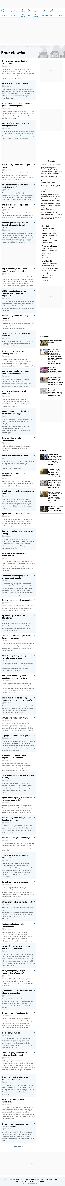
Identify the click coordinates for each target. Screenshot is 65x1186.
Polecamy (43, 451)
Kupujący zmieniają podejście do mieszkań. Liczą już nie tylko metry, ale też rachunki (51, 195)
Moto (42, 15)
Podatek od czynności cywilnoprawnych (48, 276)
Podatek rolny (46, 280)
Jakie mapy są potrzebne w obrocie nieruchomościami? (51, 208)
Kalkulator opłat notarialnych (50, 235)
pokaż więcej (18, 1146)
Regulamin (49, 1179)
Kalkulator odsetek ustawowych (51, 240)
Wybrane (58, 164)
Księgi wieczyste (46, 253)
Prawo (29, 15)
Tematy (21, 46)
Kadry (10, 15)
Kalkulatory (48, 226)
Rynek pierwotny (33, 46)
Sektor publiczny (22, 15)
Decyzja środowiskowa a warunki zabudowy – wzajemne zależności (51, 204)
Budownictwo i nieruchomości (50, 257)
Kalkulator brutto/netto (48, 228)
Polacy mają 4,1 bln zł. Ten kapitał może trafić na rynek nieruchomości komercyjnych (51, 186)
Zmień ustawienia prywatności (34, 1179)
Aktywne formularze (51, 246)
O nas (4, 1179)
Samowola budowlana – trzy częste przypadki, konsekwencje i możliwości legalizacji (51, 218)
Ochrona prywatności (15, 1179)
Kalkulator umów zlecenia (49, 230)
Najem (44, 255)
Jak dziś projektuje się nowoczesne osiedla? (51, 190)
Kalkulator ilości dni (47, 242)
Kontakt (24, 1181)
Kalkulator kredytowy (48, 238)
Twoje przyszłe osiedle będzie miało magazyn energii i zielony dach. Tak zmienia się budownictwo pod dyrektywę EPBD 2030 (51, 172)
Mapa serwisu (42, 1181)
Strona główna (4, 46)
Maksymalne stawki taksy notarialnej (49, 272)
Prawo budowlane (47, 248)
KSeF (62, 15)
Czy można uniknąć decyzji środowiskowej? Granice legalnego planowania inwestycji (51, 213)
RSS (17, 1181)
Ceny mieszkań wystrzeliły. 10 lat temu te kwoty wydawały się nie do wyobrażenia (51, 168)
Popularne (45, 164)
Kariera (57, 1179)
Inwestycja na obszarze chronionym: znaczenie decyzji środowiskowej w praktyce (51, 199)
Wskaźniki (48, 261)
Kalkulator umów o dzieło (49, 233)
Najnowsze (52, 164)
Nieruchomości (49, 15)
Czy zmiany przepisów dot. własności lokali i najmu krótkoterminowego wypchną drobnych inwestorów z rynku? (49, 181)
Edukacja (57, 15)
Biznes (15, 15)
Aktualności (44, 336)
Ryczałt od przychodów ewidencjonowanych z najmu (50, 267)
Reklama (31, 1181)
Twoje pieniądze (35, 15)
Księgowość (4, 15)
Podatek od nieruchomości (49, 250)
